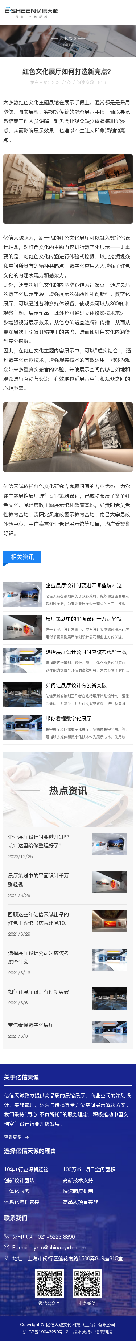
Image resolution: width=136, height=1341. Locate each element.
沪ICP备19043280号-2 (45, 1332)
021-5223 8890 (56, 1236)
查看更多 (12, 1137)
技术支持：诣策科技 (92, 1332)
